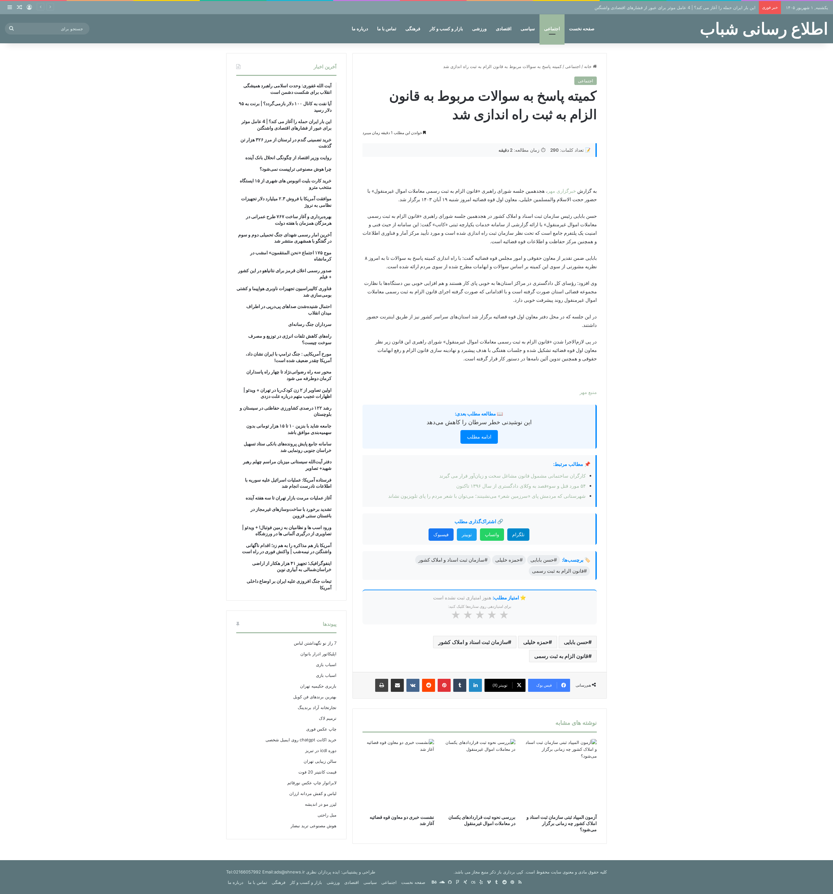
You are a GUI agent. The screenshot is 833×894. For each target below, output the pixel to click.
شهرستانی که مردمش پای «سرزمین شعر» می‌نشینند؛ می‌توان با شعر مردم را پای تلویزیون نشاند (487, 496)
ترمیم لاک (327, 718)
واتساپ (492, 534)
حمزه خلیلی (536, 642)
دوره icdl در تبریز (320, 750)
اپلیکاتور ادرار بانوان (318, 653)
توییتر (467, 534)
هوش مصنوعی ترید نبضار (313, 825)
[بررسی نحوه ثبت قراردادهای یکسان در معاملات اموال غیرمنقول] (479, 775)
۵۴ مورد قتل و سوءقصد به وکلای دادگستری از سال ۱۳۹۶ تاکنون (521, 486)
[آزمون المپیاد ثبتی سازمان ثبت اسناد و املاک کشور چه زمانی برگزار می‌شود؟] (561, 775)
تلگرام (518, 534)
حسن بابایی (576, 642)
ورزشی (479, 28)
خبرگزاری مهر (562, 191)
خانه (588, 66)
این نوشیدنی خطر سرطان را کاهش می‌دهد (479, 422)
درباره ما (360, 28)
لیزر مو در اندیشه (320, 804)
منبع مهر (588, 392)
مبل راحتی (327, 814)
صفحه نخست (581, 28)
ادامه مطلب (479, 437)
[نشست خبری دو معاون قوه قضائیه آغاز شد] (398, 775)
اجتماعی (552, 28)
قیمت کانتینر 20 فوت (317, 772)
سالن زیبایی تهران (320, 761)
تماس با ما (386, 28)
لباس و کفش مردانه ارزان (312, 793)
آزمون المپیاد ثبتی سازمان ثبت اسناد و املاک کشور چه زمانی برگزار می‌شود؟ (561, 823)
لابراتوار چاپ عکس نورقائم (311, 782)
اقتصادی (504, 28)
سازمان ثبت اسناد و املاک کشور (473, 642)
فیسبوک (441, 534)
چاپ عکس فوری (321, 729)
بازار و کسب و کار (446, 28)
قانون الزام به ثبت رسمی (561, 656)
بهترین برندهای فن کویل (314, 696)
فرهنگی (412, 28)
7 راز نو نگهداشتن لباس (315, 643)
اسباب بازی (326, 664)
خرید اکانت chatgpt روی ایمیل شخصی (301, 739)
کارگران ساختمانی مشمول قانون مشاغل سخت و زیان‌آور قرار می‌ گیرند (512, 476)
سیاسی (528, 28)
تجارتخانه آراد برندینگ (317, 707)
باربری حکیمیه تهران (318, 686)
